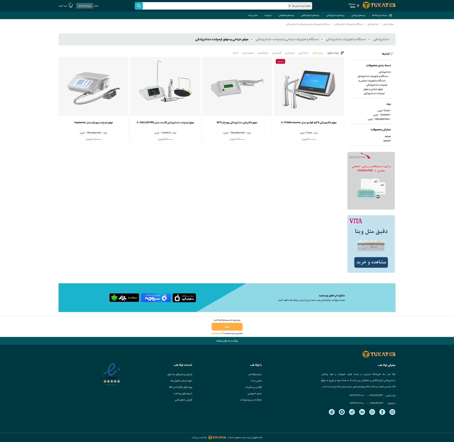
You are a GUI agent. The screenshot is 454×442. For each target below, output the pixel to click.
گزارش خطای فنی (183, 400)
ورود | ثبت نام (85, 6)
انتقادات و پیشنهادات (251, 400)
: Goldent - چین (382, 115)
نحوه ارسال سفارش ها (181, 381)
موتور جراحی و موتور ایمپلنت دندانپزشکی (374, 91)
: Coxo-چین (384, 110)
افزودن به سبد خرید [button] (237, 115)
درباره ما (268, 15)
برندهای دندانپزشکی (335, 15)
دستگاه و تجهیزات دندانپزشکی (349, 24)
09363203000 (356, 395)
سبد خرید (65, 6)
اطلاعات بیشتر (308, 115)
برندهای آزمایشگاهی (310, 15)
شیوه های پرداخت (183, 393)
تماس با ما (253, 15)
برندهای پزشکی (358, 15)
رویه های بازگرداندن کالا (180, 387)
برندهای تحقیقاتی (286, 15)
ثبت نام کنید (216, 333)
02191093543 (376, 395)
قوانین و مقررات (253, 387)
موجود (387, 136)
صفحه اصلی (388, 24)
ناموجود (387, 140)
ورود (227, 327)
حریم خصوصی (255, 393)
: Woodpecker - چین (379, 119)
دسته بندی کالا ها (379, 15)
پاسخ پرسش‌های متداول (179, 374)
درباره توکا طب (255, 374)
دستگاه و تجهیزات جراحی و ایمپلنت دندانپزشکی (308, 24)
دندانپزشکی (373, 24)
